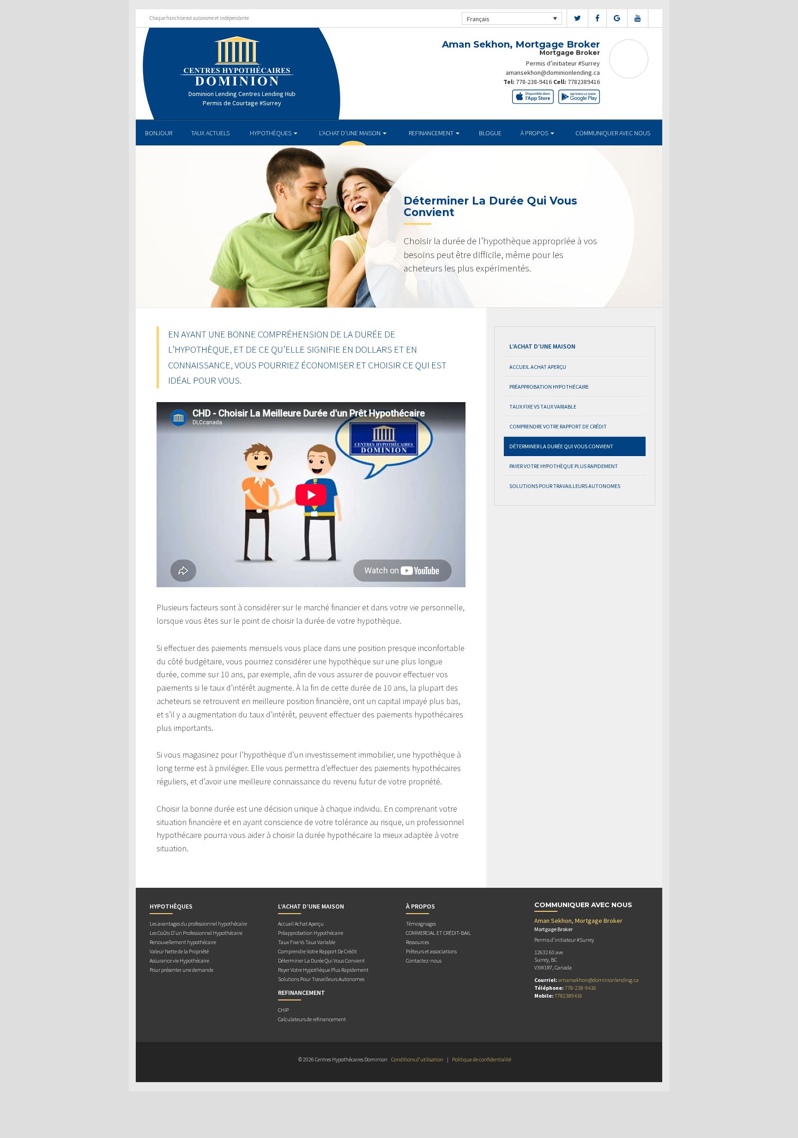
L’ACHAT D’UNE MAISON (350, 133)
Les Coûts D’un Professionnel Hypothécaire (196, 932)
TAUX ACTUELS (210, 133)
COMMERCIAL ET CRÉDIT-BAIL (438, 932)
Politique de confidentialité (481, 1059)
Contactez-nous (423, 960)
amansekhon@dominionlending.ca (553, 72)
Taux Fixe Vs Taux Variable (542, 406)
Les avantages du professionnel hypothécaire (198, 923)
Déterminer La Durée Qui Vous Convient (561, 446)
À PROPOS (535, 133)
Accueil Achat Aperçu (537, 366)
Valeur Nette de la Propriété (179, 951)
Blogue (490, 133)
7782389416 (584, 82)
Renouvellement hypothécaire (183, 942)
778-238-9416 (534, 82)
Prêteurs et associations (431, 951)
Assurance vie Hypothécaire (179, 960)
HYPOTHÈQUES (271, 133)
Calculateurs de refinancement (312, 1019)
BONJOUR (158, 133)
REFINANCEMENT (432, 133)
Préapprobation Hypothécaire (549, 386)
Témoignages (421, 923)
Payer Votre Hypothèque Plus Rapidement (563, 466)
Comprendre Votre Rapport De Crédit (558, 426)
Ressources (417, 942)
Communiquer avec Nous (612, 133)
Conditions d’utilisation (417, 1059)
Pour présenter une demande (181, 969)
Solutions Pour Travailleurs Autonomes (564, 485)
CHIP (283, 1009)
